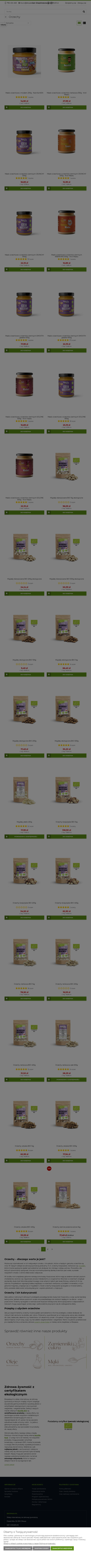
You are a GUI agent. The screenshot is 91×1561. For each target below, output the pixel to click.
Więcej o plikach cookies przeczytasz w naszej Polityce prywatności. (30, 1544)
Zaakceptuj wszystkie (62, 1548)
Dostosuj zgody (42, 1548)
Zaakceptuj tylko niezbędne (18, 1548)
